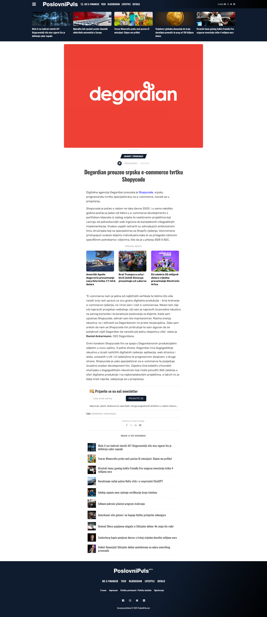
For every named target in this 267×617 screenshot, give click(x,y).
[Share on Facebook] (127, 425)
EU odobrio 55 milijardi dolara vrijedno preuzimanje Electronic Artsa (165, 279)
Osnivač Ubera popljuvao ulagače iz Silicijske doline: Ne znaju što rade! (136, 526)
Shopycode (146, 192)
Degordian (97, 413)
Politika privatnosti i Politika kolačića (135, 590)
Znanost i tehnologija (133, 156)
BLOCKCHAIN (114, 4)
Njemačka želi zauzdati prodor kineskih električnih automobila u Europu (90, 30)
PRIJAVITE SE (136, 398)
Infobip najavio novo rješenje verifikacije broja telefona (127, 492)
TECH (103, 4)
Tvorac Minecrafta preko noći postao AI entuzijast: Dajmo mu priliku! (131, 30)
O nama (220, 4)
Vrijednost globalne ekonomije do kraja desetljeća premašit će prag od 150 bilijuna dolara (174, 32)
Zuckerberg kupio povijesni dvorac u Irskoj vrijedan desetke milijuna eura (137, 537)
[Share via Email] (140, 425)
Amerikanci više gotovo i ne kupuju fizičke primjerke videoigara (132, 515)
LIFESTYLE (126, 4)
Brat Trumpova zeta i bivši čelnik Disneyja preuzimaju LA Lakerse (133, 278)
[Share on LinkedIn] (136, 425)
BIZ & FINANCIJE (91, 4)
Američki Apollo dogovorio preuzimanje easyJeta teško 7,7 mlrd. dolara (101, 279)
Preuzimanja (110, 413)
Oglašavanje (159, 590)
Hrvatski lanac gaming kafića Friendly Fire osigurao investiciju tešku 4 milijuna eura (215, 30)
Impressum (113, 590)
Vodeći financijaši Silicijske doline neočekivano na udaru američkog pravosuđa (134, 549)
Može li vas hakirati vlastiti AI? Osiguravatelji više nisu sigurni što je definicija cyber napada (48, 32)
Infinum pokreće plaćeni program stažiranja (121, 504)
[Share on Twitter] (131, 425)
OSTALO (136, 4)
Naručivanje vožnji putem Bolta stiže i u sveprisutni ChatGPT (130, 481)
